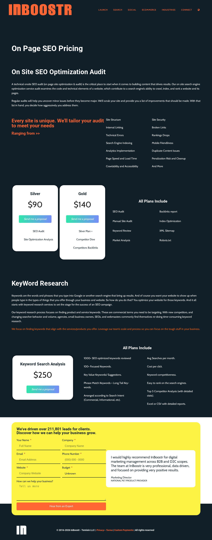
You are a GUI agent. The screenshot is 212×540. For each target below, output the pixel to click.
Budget (66, 467)
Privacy (100, 530)
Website (21, 467)
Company (68, 440)
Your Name (23, 440)
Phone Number (71, 453)
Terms (109, 530)
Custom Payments (123, 530)
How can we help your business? (35, 481)
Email (20, 453)
